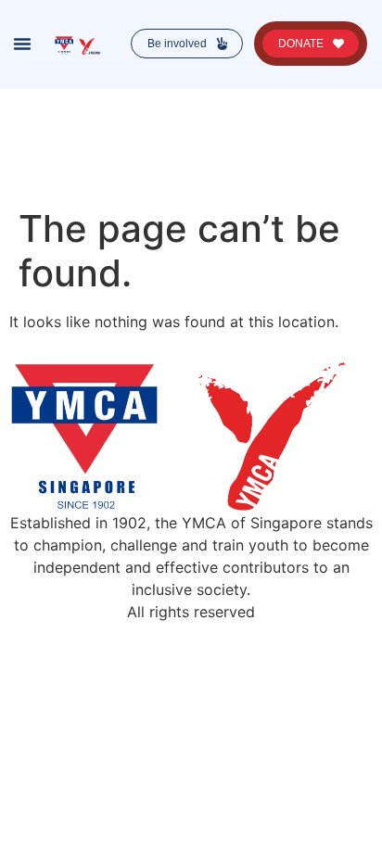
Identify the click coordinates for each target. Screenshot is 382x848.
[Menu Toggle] (22, 43)
